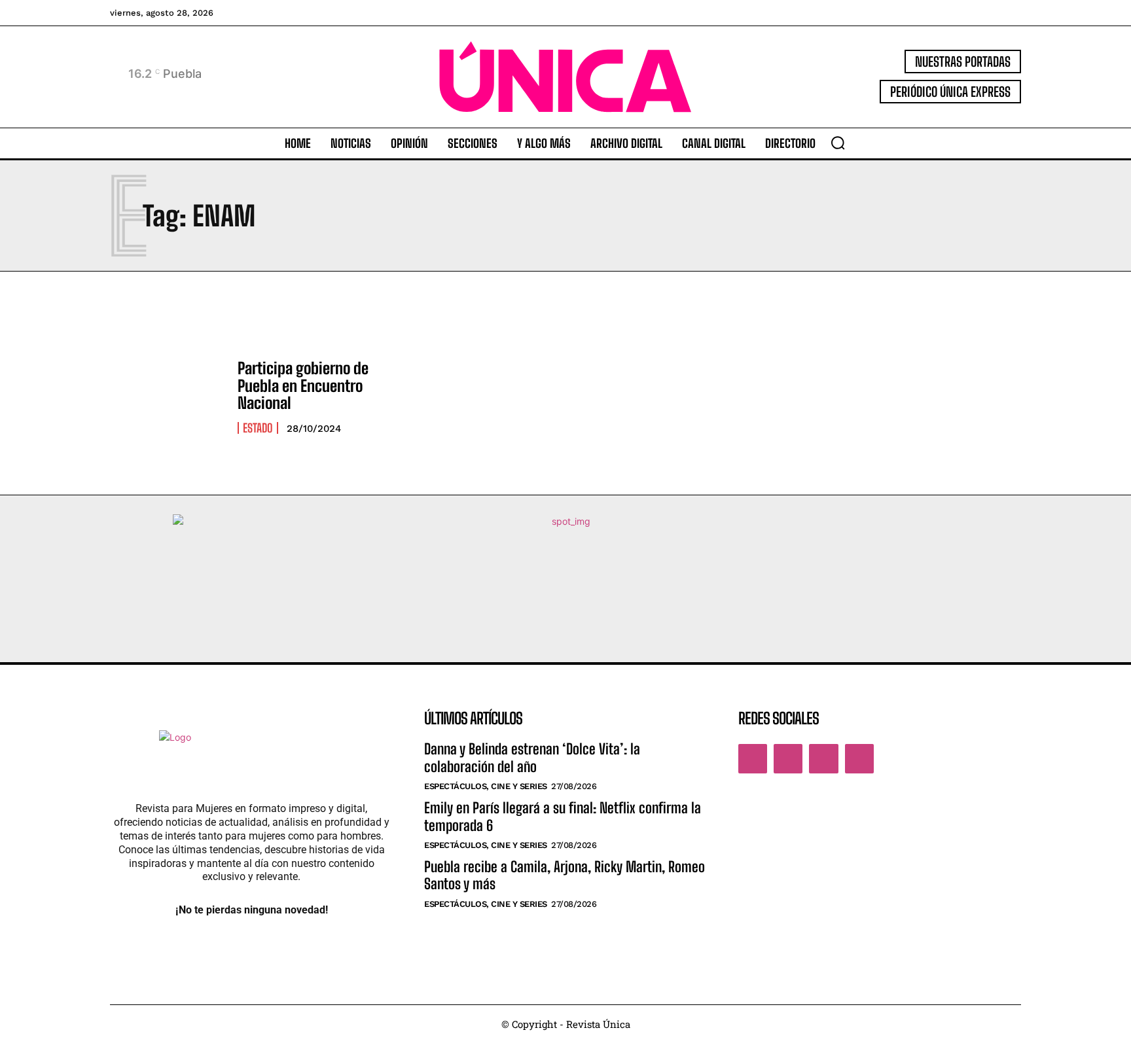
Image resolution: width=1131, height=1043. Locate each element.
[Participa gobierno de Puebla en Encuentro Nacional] (167, 396)
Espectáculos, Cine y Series (485, 786)
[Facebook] (752, 758)
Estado (258, 428)
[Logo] (565, 77)
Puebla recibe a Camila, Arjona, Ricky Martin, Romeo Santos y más (564, 875)
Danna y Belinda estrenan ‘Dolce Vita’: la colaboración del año (532, 757)
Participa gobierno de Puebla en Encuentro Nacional (303, 385)
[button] (837, 142)
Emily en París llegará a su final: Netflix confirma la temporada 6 (562, 816)
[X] (823, 758)
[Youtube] (859, 758)
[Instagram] (788, 758)
